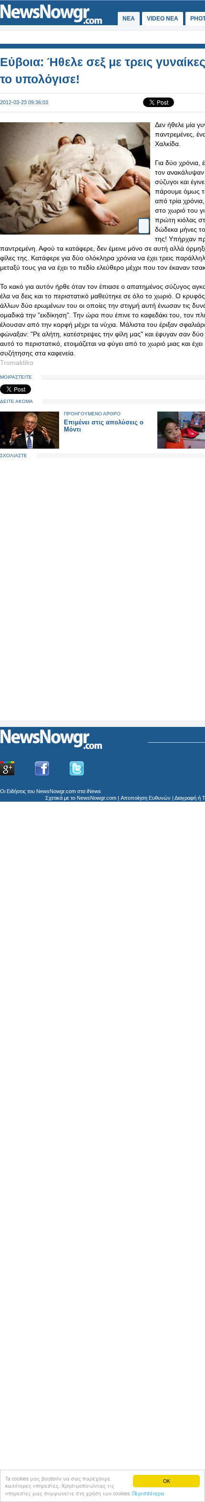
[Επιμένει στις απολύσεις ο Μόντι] (29, 446)
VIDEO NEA (162, 18)
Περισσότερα (148, 1493)
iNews (94, 791)
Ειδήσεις (16, 791)
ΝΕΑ (129, 18)
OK (166, 1480)
